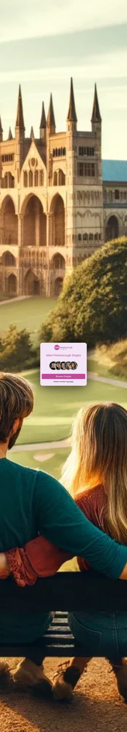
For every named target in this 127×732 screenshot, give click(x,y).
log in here (70, 381)
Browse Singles (63, 376)
